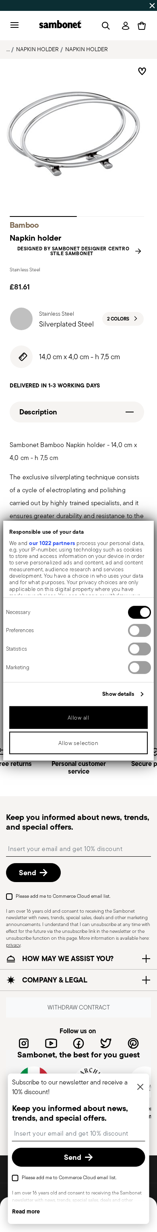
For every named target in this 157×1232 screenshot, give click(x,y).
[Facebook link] (78, 1043)
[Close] (140, 1087)
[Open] (104, 26)
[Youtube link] (51, 1043)
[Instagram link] (23, 1043)
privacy (13, 944)
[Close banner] (152, 5)
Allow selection (78, 743)
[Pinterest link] (133, 1043)
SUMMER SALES (24, 5)
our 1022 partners (52, 543)
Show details (118, 694)
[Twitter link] (105, 1043)
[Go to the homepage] (60, 25)
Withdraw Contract (79, 1007)
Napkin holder (37, 49)
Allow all (78, 717)
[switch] (139, 630)
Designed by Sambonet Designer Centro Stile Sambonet (73, 251)
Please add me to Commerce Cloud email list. (63, 896)
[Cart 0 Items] (142, 26)
